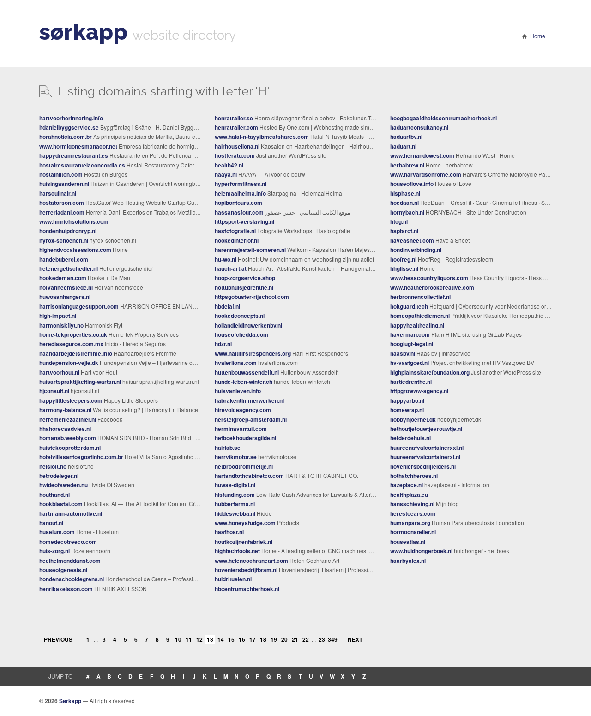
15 (231, 639)
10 (178, 639)
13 (210, 639)
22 (305, 639)
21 (295, 639)
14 (220, 639)
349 (332, 639)
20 (284, 639)
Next (355, 639)
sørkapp (83, 32)
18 (263, 639)
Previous (58, 639)
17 (252, 639)
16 (242, 639)
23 (322, 639)
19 (274, 639)
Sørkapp (70, 701)
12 (199, 639)
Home (537, 36)
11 (189, 639)
